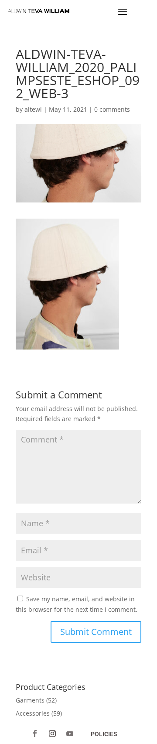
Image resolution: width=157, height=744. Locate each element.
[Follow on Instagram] (52, 734)
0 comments (112, 109)
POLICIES (104, 733)
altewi (33, 109)
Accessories (33, 713)
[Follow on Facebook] (35, 734)
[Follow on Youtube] (70, 734)
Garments (30, 700)
